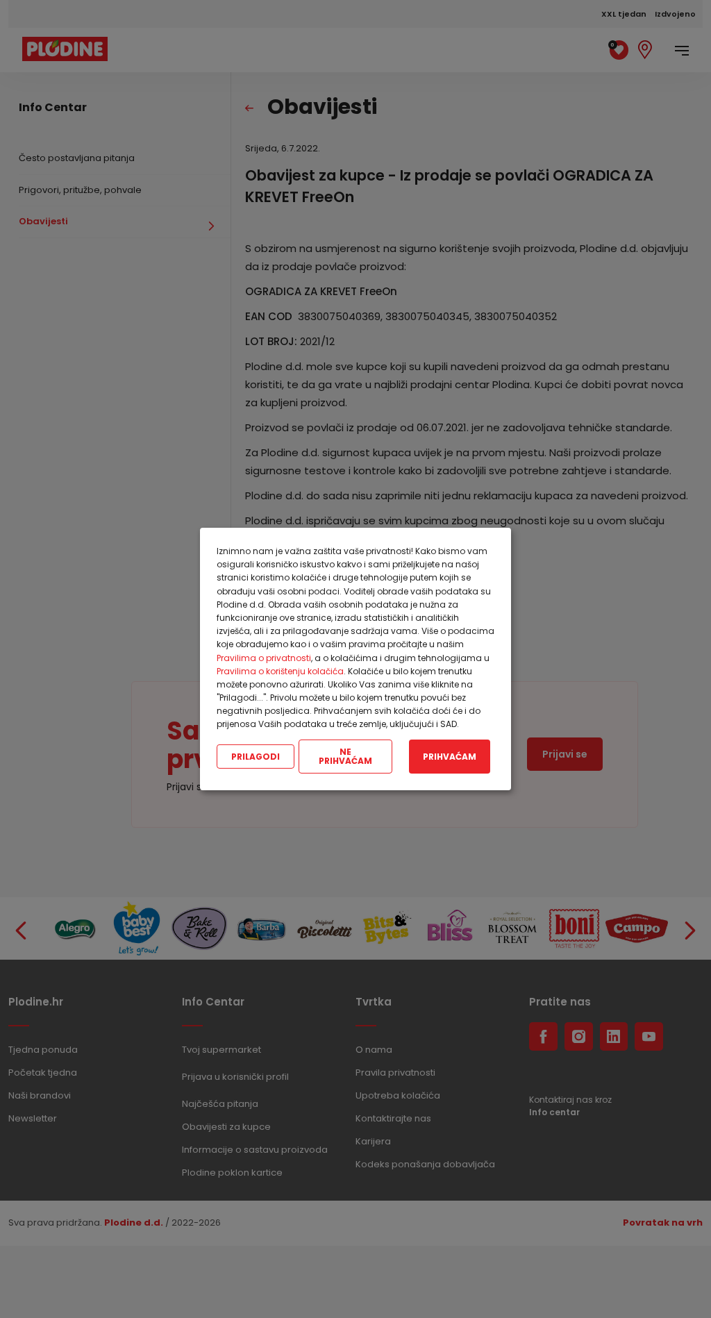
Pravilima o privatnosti (264, 657)
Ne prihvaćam (345, 756)
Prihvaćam (449, 756)
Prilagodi (255, 756)
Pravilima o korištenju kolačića (280, 671)
